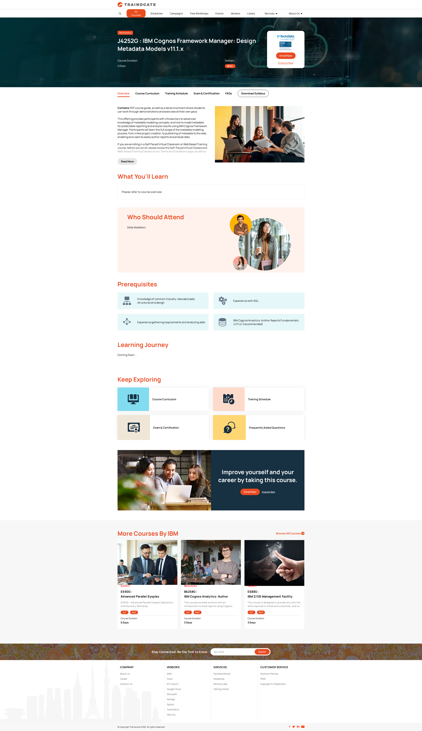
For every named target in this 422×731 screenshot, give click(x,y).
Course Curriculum (147, 93)
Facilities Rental (221, 673)
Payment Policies (269, 673)
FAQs (228, 93)
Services (269, 13)
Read (127, 161)
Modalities (218, 678)
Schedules (157, 13)
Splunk (170, 704)
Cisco (170, 678)
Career (123, 678)
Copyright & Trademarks (273, 683)
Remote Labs (220, 683)
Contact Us (126, 683)
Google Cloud (174, 689)
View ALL (171, 714)
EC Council (172, 683)
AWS (169, 673)
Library (251, 13)
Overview (124, 93)
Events (219, 13)
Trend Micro (173, 709)
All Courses (136, 13)
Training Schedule (176, 93)
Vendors (235, 13)
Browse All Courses (288, 533)
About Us (294, 13)
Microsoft (172, 694)
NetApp (171, 699)
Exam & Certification (207, 93)
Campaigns (176, 13)
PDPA (263, 678)
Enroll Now (286, 55)
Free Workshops (199, 13)
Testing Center (221, 689)
